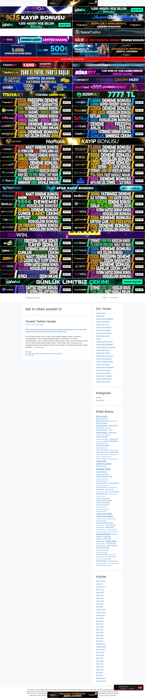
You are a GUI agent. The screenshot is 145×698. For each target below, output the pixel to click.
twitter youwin (108, 427)
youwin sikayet (100, 527)
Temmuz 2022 (101, 681)
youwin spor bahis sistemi (101, 531)
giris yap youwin (101, 423)
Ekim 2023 (99, 638)
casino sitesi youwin (103, 421)
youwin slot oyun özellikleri (111, 529)
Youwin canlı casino (102, 445)
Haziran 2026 (100, 581)
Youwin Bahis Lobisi (102, 336)
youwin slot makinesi (100, 529)
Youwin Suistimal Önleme (104, 361)
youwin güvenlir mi (102, 483)
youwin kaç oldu (109, 489)
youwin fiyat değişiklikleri (101, 458)
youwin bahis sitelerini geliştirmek (103, 434)
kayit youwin (113, 425)
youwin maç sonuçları (112, 494)
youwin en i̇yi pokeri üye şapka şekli (103, 456)
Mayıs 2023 (100, 652)
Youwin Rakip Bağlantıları (104, 344)
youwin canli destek (110, 441)
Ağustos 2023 (100, 644)
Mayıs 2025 (100, 589)
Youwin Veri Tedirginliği (104, 376)
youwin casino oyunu (113, 449)
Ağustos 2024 (100, 609)
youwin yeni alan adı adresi (102, 552)
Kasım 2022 (100, 669)
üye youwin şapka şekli (114, 563)
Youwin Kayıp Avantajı (103, 373)
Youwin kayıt (100, 489)
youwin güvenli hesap (102, 481)
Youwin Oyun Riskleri (103, 322)
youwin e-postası (99, 454)
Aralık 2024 (100, 598)
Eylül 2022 (99, 675)
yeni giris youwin (101, 430)
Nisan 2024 (100, 621)
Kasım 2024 (100, 601)
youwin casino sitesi (102, 452)
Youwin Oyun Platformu (104, 327)
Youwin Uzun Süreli (102, 324)
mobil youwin (100, 428)
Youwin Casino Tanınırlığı (104, 341)
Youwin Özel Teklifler (103, 353)
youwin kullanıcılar (114, 491)
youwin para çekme (104, 516)
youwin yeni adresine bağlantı (102, 550)
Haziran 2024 (100, 615)
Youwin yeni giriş (102, 554)
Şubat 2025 (100, 592)
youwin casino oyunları (102, 449)
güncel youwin (102, 425)
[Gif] (72, 141)
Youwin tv (114, 534)
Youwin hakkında (113, 483)
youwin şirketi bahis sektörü (102, 563)
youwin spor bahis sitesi (113, 531)
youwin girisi (101, 461)
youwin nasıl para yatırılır (102, 504)
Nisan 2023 (100, 655)
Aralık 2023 (100, 632)
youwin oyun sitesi (101, 511)
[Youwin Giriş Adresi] (33, 297)
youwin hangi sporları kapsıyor (102, 485)
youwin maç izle (101, 494)
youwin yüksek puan (100, 556)
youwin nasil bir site (103, 502)
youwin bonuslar (99, 441)
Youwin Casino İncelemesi (104, 319)
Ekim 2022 (99, 672)
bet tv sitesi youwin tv (33, 353)
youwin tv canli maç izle (103, 539)
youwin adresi (101, 432)
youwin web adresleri (100, 543)
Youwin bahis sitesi (102, 437)
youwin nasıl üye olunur (101, 506)
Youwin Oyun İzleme (103, 364)
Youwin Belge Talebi (103, 350)
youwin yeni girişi (112, 554)
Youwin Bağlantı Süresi (103, 379)
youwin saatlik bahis (100, 525)
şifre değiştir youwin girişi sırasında (103, 565)
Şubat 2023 (100, 661)
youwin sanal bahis (111, 525)
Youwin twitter (111, 541)
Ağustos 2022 (100, 678)
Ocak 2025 (99, 595)
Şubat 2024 (100, 627)
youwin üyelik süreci (112, 561)
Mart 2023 (99, 658)
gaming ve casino (114, 421)
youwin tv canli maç (103, 536)
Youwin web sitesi (111, 543)
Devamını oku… (39, 347)
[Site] (36, 102)
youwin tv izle (100, 541)
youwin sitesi (109, 527)
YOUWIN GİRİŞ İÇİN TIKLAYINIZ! (72, 59)
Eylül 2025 (99, 584)
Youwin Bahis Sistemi (103, 330)
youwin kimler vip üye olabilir (102, 491)
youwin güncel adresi (104, 476)
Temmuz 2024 (101, 612)
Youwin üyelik (101, 561)
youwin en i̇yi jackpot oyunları (110, 454)
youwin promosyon (101, 520)
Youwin (105, 297)
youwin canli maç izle (101, 443)
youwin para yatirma (104, 513)
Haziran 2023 (100, 649)
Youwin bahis (112, 432)
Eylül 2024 (99, 607)
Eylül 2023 (99, 641)
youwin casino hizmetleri (101, 447)
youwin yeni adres (112, 545)
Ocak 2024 (99, 629)
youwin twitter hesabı (55, 353)
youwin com (113, 452)
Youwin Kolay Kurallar (103, 370)
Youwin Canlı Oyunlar (103, 381)
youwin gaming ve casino (113, 458)
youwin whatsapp (100, 545)
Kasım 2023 (100, 635)
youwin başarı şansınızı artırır (102, 439)
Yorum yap (30, 355)
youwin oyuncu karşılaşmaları (102, 509)
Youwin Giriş (114, 297)
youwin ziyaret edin (110, 556)
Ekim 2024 (99, 604)
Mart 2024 (99, 624)
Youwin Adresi (101, 313)
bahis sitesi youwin (102, 418)
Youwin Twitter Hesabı (41, 321)
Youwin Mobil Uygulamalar (105, 367)
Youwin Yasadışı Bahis (103, 333)
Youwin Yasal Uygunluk (104, 359)
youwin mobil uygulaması (103, 498)
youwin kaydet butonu (112, 487)
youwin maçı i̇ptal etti (100, 496)
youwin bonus (113, 439)
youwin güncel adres (102, 474)
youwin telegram (103, 534)
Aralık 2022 (100, 667)
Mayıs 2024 (100, 618)
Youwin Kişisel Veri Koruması (105, 347)
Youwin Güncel (44, 353)
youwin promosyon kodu (104, 523)
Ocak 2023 (99, 664)
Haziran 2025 (100, 587)
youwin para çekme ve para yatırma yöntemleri (106, 518)
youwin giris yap (101, 466)
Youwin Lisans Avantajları (104, 356)
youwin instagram (101, 487)
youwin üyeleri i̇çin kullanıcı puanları (103, 558)
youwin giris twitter (103, 464)
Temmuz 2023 (101, 647)
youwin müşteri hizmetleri (104, 500)
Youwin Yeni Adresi (102, 548)
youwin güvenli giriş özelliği (102, 478)
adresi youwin (101, 416)
